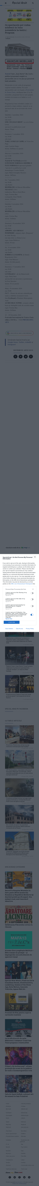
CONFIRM (11, 622)
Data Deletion (9, 628)
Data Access (19, 628)
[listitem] (19, 589)
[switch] (32, 593)
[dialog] (19, 593)
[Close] (35, 557)
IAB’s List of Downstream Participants (21, 583)
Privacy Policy (30, 628)
